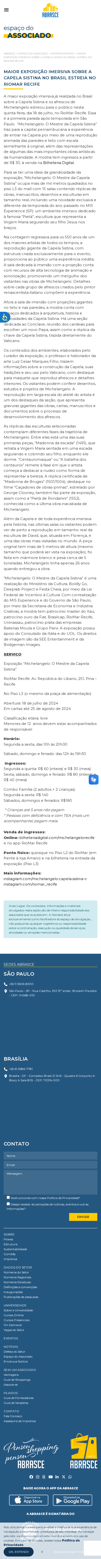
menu (6, 10)
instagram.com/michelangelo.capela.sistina (43, 878)
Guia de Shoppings (17, 1379)
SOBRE (9, 1234)
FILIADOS (11, 1393)
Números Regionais (17, 1277)
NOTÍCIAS (11, 1346)
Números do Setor (16, 1272)
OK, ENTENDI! (19, 1552)
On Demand (13, 1325)
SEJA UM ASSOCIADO (20, 1370)
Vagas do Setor (14, 1330)
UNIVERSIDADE (15, 1305)
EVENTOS (11, 1338)
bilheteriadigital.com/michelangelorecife (57, 837)
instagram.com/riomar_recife (30, 884)
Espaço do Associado (18, 1356)
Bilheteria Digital (58, 162)
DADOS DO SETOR (18, 1267)
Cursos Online (14, 1315)
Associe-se (11, 1384)
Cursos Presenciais (16, 1320)
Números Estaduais (17, 1282)
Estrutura (10, 1244)
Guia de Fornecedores (19, 1398)
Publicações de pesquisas (21, 1297)
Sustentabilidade (15, 1249)
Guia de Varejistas (16, 1403)
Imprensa (10, 1259)
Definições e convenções (20, 1287)
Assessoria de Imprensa (20, 1421)
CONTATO (11, 1411)
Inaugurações (13, 1292)
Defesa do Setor (14, 1351)
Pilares (8, 1239)
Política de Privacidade (63, 1198)
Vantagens (11, 1375)
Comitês (9, 1254)
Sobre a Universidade (18, 1310)
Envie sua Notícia (16, 1361)
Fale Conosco (13, 1416)
